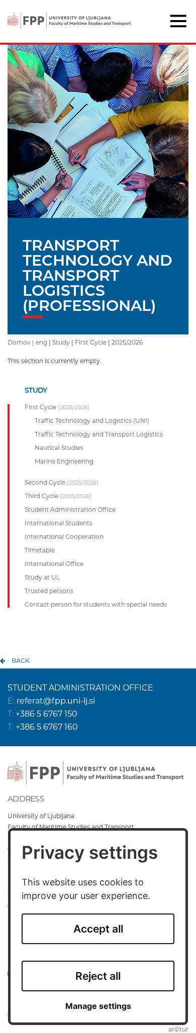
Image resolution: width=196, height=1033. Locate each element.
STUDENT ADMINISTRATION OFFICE (80, 688)
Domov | (22, 342)
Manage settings (98, 1006)
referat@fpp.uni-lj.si (56, 701)
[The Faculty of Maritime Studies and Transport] (69, 14)
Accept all (98, 929)
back (21, 660)
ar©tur (178, 1029)
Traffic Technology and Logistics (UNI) (92, 421)
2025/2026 (127, 342)
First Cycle (91, 342)
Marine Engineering (64, 461)
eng (41, 342)
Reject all (98, 976)
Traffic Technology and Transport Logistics (99, 434)
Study (61, 342)
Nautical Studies (59, 448)
